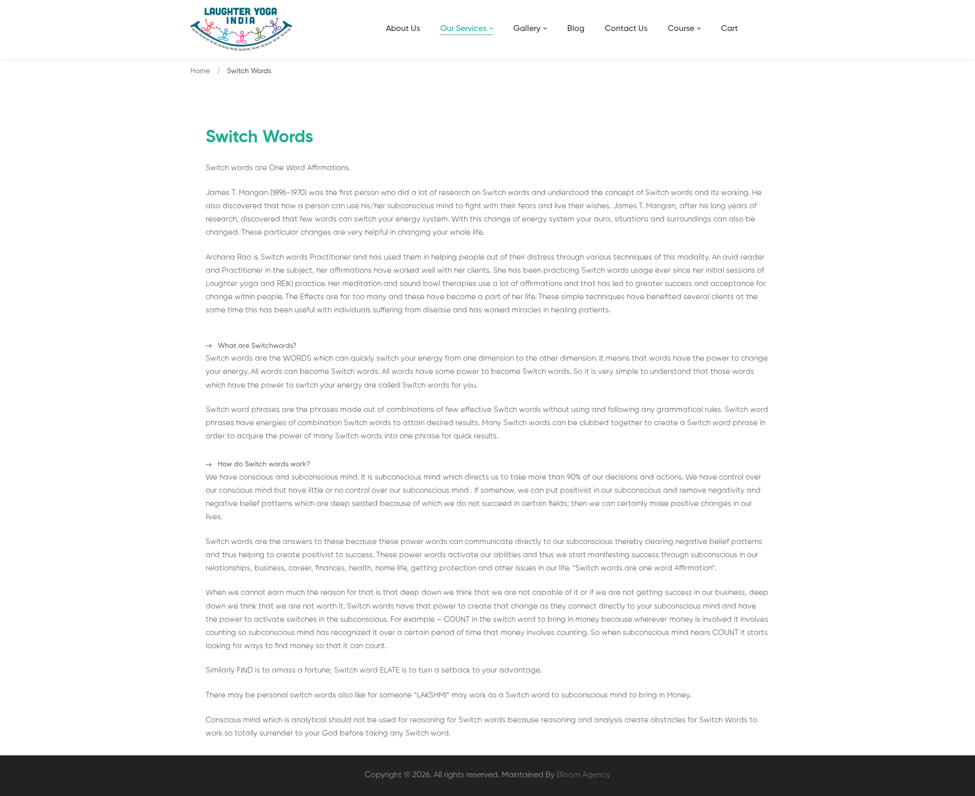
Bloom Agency (583, 775)
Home (200, 71)
